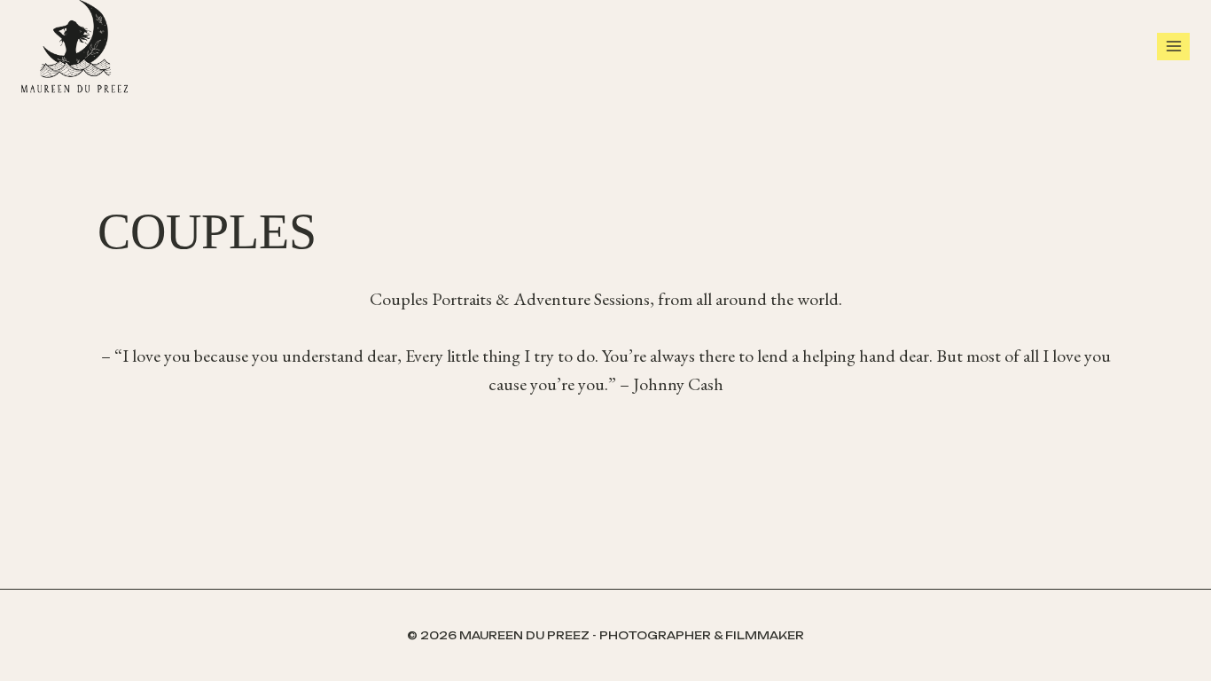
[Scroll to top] (1193, 645)
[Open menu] (1173, 46)
